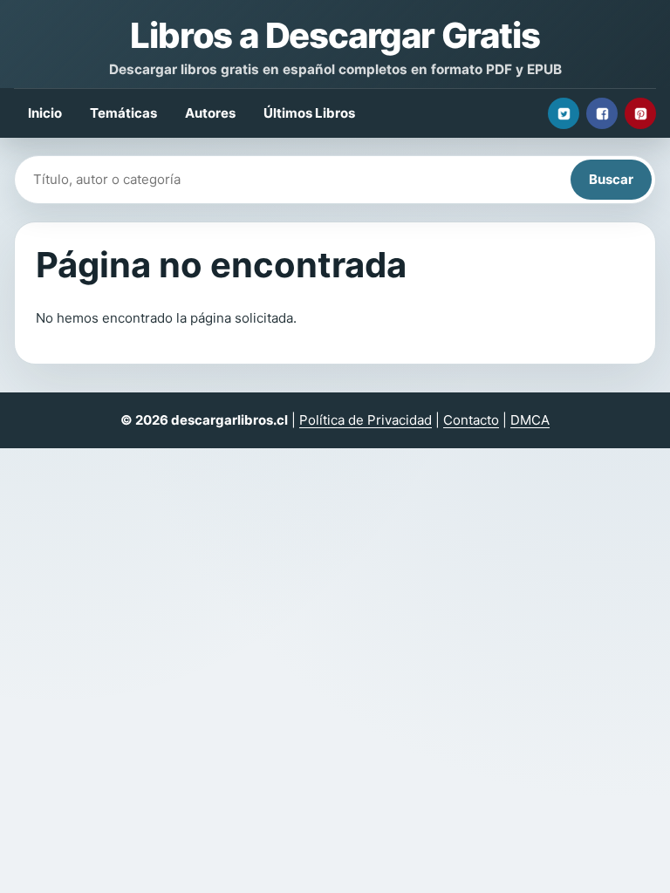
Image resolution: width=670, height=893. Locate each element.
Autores (210, 113)
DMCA (530, 420)
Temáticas (123, 113)
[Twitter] (563, 113)
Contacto (471, 420)
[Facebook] (602, 113)
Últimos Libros (309, 113)
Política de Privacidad (365, 420)
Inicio (45, 113)
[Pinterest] (640, 113)
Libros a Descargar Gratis (334, 35)
